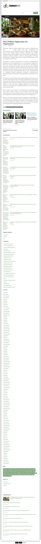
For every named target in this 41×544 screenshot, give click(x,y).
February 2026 (6, 296)
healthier (15, 471)
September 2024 (7, 315)
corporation (10, 470)
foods (23, 470)
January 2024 (6, 327)
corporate (5, 470)
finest (17, 470)
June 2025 (5, 301)
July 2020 (5, 370)
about (4, 468)
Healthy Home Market (8, 264)
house (23, 471)
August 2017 (6, 430)
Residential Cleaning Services (9, 280)
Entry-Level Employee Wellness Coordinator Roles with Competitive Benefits (32, 118)
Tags (4, 238)
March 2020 (6, 377)
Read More (24, 542)
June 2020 (5, 372)
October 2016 (6, 448)
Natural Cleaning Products (9, 275)
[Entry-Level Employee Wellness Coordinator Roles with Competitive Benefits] (32, 114)
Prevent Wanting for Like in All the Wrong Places (12, 518)
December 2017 (7, 423)
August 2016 (6, 451)
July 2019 (5, 391)
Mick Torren (10, 45)
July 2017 (5, 432)
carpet (18, 468)
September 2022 (7, 344)
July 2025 (5, 299)
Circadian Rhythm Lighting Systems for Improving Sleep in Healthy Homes (23, 195)
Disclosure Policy (7, 483)
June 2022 (5, 349)
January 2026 (6, 297)
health (7, 471)
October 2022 (6, 342)
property (27, 473)
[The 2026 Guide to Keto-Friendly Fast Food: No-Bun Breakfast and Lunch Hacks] (6, 167)
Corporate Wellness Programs (9, 247)
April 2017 (5, 437)
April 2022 (5, 353)
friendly (31, 470)
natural (11, 473)
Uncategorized (6, 283)
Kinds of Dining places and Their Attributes (11, 502)
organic (15, 473)
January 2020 (6, 380)
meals (8, 473)
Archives (5, 236)
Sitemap (5, 485)
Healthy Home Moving (8, 266)
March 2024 (6, 323)
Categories (6, 235)
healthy (19, 471)
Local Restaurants (7, 271)
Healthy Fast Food (7, 259)
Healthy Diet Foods (7, 257)
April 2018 (5, 416)
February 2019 (6, 399)
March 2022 (6, 354)
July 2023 (5, 337)
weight (33, 474)
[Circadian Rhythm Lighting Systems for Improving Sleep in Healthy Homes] (6, 194)
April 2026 (5, 292)
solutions (21, 474)
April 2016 (5, 458)
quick (31, 473)
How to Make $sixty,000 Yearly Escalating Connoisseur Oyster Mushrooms (17, 526)
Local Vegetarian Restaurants (9, 273)
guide (4, 471)
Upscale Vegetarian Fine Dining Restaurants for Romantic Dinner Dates (23, 205)
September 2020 (7, 366)
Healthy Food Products (8, 262)
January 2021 (6, 359)
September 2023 (7, 334)
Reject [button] (20, 542)
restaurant (5, 474)
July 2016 (5, 453)
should (18, 474)
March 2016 (6, 460)
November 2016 (7, 446)
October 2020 (6, 365)
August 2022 (6, 346)
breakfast (10, 468)
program (23, 473)
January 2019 (6, 401)
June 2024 (5, 318)
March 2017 (6, 439)
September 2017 (7, 429)
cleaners (25, 468)
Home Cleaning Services (8, 269)
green (34, 470)
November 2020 (7, 363)
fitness (20, 470)
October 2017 (6, 427)
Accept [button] (17, 542)
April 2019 (5, 396)
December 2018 (7, 403)
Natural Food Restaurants (9, 276)
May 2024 (5, 320)
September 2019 (7, 387)
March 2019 (6, 397)
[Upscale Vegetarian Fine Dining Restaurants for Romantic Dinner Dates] (6, 204)
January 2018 (6, 422)
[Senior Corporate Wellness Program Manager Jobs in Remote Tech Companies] (6, 175)
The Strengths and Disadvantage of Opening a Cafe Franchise (15, 533)
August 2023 (6, 335)
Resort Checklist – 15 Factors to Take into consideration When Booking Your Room (19, 514)
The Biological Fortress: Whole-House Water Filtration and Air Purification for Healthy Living (22, 146)
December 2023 (7, 328)
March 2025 (6, 306)
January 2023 (6, 339)
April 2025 (5, 304)
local (34, 471)
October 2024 (6, 313)
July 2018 (5, 411)
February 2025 (6, 308)
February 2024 (6, 325)
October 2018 (6, 406)
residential (34, 473)
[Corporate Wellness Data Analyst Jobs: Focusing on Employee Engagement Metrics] (6, 185)
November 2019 (7, 384)
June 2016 (5, 455)
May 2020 (5, 373)
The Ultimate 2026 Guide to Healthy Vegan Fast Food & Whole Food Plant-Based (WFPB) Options (23, 213)
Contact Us (6, 482)
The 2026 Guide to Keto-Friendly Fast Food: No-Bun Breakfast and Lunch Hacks (23, 168)
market (5, 473)
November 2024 (7, 311)
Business (15, 468)
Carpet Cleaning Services (8, 243)
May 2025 (5, 302)
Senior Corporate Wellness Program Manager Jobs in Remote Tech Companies (8, 121)
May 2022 (5, 351)
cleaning (28, 468)
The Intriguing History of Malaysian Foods (11, 506)
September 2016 (7, 449)
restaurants (10, 474)
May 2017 (5, 436)
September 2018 (7, 408)
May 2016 (5, 456)
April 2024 (5, 321)
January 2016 (6, 463)
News (5, 278)
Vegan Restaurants (7, 285)
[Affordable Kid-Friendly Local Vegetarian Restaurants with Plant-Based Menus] (6, 157)
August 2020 (6, 368)
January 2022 (6, 356)
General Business (7, 250)
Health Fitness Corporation (9, 254)
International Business (28, 471)
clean (21, 468)
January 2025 (6, 309)
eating (14, 470)
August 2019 (6, 389)
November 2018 (7, 404)
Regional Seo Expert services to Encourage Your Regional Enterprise (16, 510)
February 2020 (6, 378)
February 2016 (6, 461)
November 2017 (7, 425)
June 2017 (5, 434)
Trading (5, 281)
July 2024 (5, 316)
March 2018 (6, 418)
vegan (25, 474)
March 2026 (6, 294)
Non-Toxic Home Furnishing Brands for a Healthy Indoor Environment (24, 137)
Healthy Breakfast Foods (8, 256)
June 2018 (5, 413)
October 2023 (6, 332)
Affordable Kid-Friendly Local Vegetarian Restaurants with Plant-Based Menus (23, 158)
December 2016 (7, 444)
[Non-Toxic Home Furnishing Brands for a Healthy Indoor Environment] (6, 137)
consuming (33, 468)
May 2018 (5, 415)
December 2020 (7, 361)
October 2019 (6, 385)
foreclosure (27, 470)
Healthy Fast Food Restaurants (10, 261)
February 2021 (6, 358)
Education (6, 249)
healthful (11, 471)
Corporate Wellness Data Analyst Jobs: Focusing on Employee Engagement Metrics (22, 186)
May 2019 (5, 394)
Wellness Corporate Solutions (9, 287)
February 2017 (6, 441)
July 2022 (5, 347)
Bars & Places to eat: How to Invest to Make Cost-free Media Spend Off (17, 530)
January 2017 (6, 442)
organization (19, 473)
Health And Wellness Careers (9, 252)
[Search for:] (29, 13)
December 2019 (7, 382)
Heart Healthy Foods (8, 268)
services (14, 474)
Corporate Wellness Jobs (8, 245)
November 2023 (7, 330)
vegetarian (29, 474)
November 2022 (7, 340)
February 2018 (6, 420)
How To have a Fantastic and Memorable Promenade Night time (15, 522)
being (7, 468)
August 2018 (6, 410)
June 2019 (5, 392)
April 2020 (5, 375)
